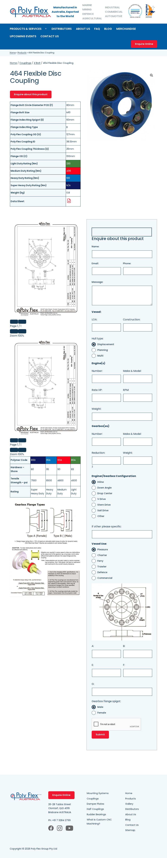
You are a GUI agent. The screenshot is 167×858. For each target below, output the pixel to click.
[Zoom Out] (14, 331)
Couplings (25, 63)
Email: (95, 263)
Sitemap (130, 830)
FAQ (97, 29)
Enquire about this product (30, 94)
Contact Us (49, 36)
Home (13, 52)
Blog (108, 29)
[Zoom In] (22, 331)
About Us (83, 29)
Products (22, 52)
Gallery (129, 803)
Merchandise (126, 29)
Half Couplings (95, 809)
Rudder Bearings (96, 814)
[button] (151, 75)
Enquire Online (144, 44)
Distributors (62, 29)
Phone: (127, 263)
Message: (97, 282)
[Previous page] (14, 322)
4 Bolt (37, 63)
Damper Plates (95, 803)
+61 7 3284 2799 (61, 820)
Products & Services (25, 29)
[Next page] (22, 322)
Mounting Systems (98, 793)
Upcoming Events (23, 36)
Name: (95, 246)
